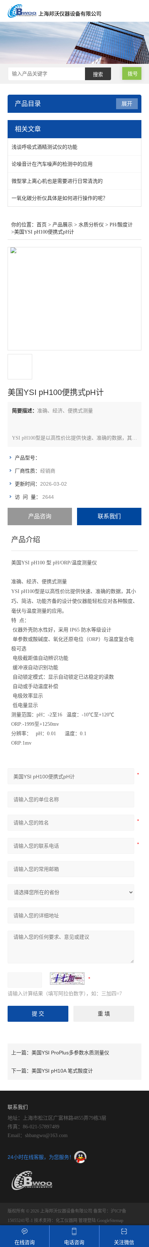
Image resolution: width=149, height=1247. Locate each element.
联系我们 (109, 516)
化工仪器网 (66, 1220)
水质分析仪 (91, 224)
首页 (42, 224)
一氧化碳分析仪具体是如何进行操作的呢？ (60, 198)
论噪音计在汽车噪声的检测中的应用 (52, 164)
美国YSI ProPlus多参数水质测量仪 (70, 1052)
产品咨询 (39, 516)
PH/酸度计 (121, 224)
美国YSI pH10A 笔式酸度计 (62, 1071)
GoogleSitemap (110, 1220)
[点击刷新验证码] (67, 978)
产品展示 (62, 224)
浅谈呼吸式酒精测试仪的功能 (44, 147)
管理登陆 (87, 1220)
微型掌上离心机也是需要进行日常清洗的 (57, 181)
